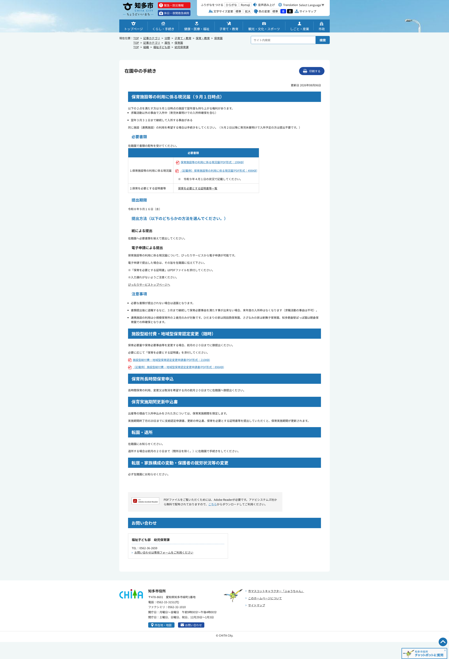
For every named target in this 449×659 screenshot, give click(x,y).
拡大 (248, 11)
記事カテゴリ (151, 38)
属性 (167, 43)
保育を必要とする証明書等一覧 (197, 188)
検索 (323, 40)
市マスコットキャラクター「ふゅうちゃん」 (276, 591)
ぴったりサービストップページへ (149, 284)
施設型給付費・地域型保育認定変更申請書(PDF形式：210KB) (171, 360)
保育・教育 (203, 38)
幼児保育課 (182, 47)
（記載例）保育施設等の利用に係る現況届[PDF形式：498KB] (218, 170)
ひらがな (231, 5)
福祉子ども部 (161, 47)
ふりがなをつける (212, 5)
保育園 (218, 38)
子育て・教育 (183, 38)
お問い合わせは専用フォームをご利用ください (163, 552)
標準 (238, 11)
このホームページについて (265, 598)
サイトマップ (256, 605)
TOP (136, 38)
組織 (146, 47)
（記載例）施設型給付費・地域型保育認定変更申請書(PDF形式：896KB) (178, 367)
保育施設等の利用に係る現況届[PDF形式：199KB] (212, 162)
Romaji (245, 5)
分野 (167, 38)
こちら (212, 504)
